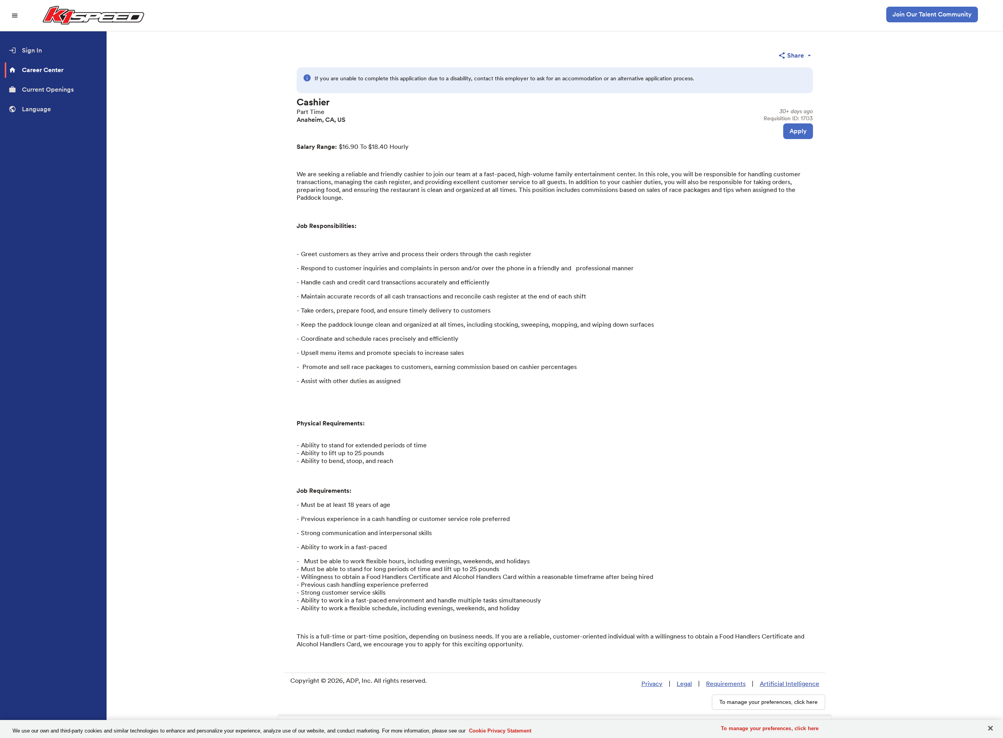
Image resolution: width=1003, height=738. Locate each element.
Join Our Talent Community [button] (932, 14)
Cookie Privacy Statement (500, 731)
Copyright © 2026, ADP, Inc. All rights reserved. (358, 680)
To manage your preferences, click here (769, 728)
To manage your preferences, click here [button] (768, 702)
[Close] (990, 728)
